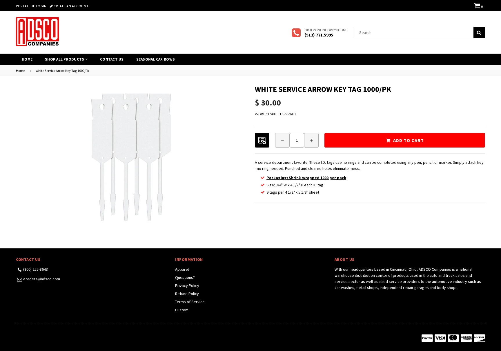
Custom (181, 309)
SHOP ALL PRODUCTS (65, 59)
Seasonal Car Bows (155, 59)
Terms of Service (190, 301)
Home (27, 59)
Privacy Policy (187, 285)
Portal (22, 6)
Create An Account (70, 6)
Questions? (185, 277)
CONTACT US (112, 59)
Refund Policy (187, 293)
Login (41, 6)
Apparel (182, 269)
